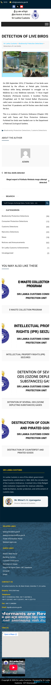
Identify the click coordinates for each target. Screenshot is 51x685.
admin (25, 162)
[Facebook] (13, 6)
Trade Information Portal (12, 539)
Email (5, 574)
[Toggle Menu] (47, 24)
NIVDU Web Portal (10, 554)
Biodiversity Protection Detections (17, 130)
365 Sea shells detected (14, 173)
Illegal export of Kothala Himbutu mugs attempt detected (26, 181)
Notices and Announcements (13, 242)
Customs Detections (39, 130)
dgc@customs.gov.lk (14, 607)
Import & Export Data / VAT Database (17, 567)
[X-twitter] (17, 6)
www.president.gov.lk (11, 532)
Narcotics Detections (10, 232)
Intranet (6, 571)
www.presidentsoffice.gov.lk (14, 535)
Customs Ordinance (11, 560)
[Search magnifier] (47, 203)
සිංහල (42, 682)
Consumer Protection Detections (15, 221)
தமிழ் (47, 682)
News (4, 237)
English (37, 682)
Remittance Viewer (10, 564)
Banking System (9, 557)
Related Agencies (10, 542)
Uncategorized (7, 253)
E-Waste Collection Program (25, 309)
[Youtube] (21, 6)
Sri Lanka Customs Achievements (15, 248)
